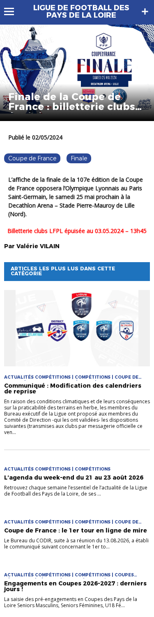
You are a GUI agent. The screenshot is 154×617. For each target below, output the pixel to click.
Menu (13, 11)
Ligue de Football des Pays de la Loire (81, 11)
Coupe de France (32, 158)
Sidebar (145, 11)
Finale (79, 158)
